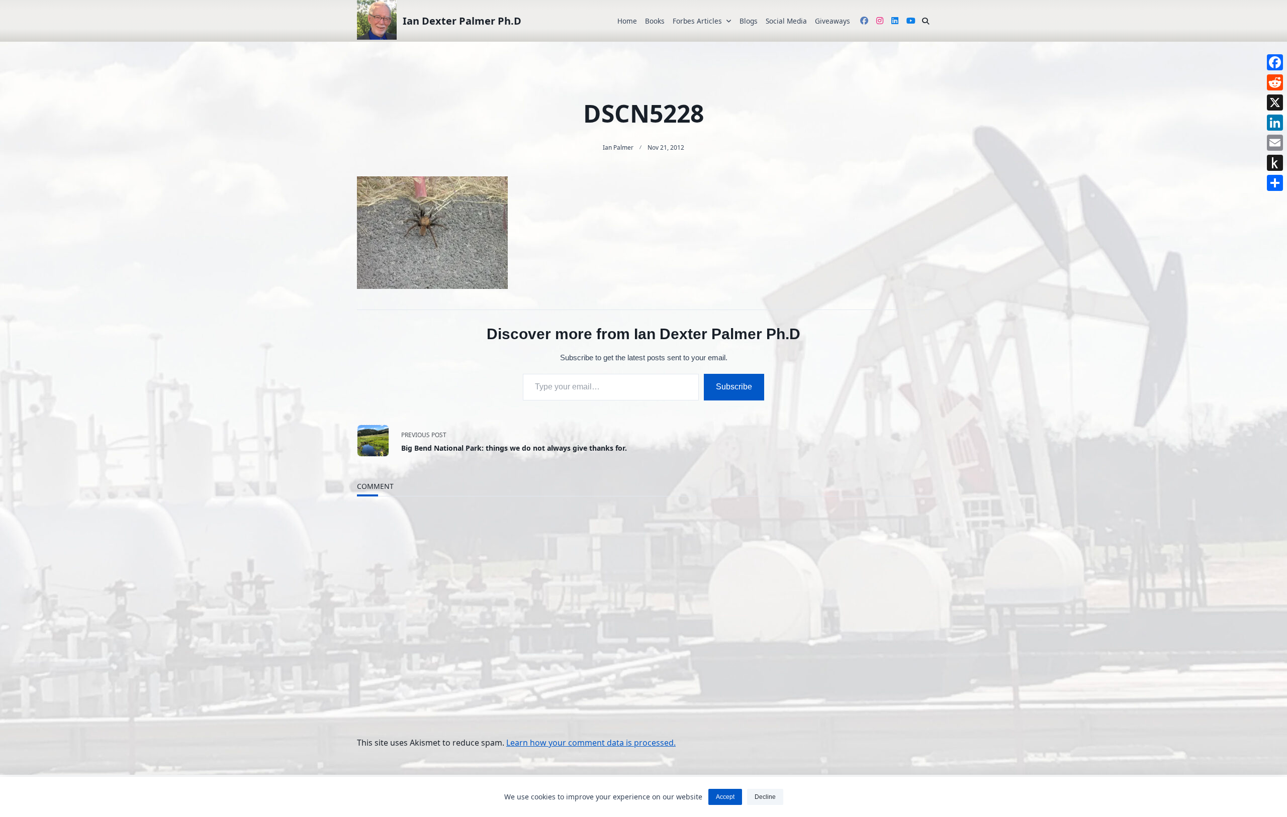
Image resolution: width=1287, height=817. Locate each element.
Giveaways (832, 21)
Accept (725, 796)
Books (655, 21)
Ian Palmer (618, 147)
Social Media (786, 21)
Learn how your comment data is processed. (591, 742)
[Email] (1275, 143)
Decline (765, 796)
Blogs (749, 21)
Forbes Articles (697, 21)
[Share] (1275, 183)
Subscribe (734, 386)
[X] (1275, 102)
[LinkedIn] (1275, 123)
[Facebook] (1275, 62)
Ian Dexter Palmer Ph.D (462, 21)
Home (627, 21)
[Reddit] (1275, 82)
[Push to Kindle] (1275, 163)
